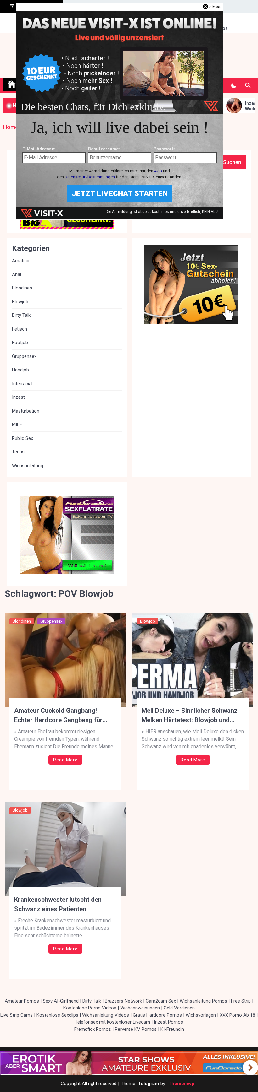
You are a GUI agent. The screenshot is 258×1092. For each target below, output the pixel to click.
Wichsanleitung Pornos (203, 1001)
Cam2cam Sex (161, 1001)
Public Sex (22, 438)
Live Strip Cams (16, 1015)
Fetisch (19, 329)
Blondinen (22, 621)
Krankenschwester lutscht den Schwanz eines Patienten (58, 904)
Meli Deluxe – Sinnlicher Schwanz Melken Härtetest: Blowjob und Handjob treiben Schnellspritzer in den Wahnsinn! (190, 716)
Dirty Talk (21, 315)
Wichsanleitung (27, 465)
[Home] (11, 84)
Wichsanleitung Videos (105, 1015)
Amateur (21, 260)
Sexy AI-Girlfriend (61, 1001)
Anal (16, 274)
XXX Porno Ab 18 (237, 1015)
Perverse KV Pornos (136, 1029)
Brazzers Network (123, 1001)
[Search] (248, 85)
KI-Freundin (172, 1029)
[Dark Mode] (234, 85)
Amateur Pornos (22, 1001)
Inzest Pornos (168, 1022)
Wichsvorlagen (201, 1015)
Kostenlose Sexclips (57, 1015)
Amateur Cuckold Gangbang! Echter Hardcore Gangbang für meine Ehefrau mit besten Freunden (65, 716)
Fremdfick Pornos (92, 1029)
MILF (17, 424)
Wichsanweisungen (140, 1008)
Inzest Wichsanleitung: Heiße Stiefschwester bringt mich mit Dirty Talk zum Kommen (240, 106)
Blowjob (147, 621)
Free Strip (241, 1001)
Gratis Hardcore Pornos (157, 1015)
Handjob (20, 370)
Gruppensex (51, 621)
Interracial (22, 384)
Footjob (20, 342)
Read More (65, 759)
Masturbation (25, 411)
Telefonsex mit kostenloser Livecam (112, 1022)
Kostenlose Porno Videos (89, 1008)
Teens (18, 452)
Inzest (18, 397)
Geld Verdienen (179, 1008)
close (215, 7)
